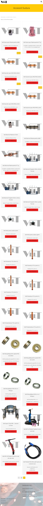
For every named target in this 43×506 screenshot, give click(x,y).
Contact (23, 490)
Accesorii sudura (9, 17)
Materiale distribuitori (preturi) (27, 488)
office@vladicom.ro (4, 502)
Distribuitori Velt (4, 490)
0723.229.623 (3, 500)
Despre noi (3, 488)
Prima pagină (3, 17)
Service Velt (3, 491)
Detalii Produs (11, 48)
